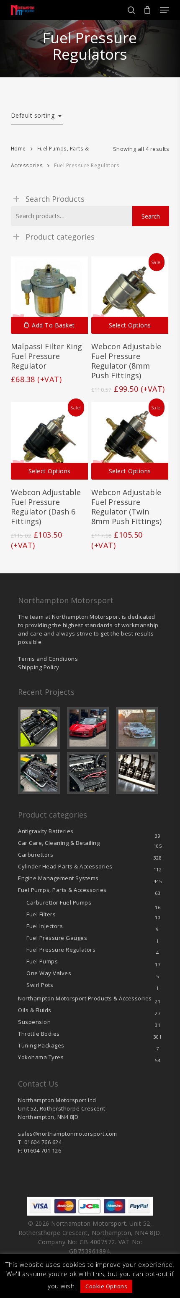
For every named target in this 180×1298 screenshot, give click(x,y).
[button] (164, 10)
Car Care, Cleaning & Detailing (59, 843)
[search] (131, 10)
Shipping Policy (38, 667)
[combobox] (37, 116)
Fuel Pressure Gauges (56, 938)
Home (18, 148)
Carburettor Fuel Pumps (58, 902)
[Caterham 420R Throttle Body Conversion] (41, 728)
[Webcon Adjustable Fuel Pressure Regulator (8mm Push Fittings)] (129, 295)
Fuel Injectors (44, 926)
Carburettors (35, 854)
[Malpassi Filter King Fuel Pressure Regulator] (49, 295)
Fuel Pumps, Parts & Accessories (62, 890)
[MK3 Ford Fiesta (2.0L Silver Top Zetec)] (90, 773)
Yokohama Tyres (41, 1057)
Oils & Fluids (34, 1010)
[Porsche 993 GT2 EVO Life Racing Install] (139, 728)
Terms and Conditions (48, 658)
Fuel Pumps (42, 961)
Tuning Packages (41, 1045)
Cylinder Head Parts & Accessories (65, 866)
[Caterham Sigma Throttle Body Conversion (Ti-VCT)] (41, 773)
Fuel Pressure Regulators (60, 949)
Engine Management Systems (58, 878)
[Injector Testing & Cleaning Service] (139, 773)
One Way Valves (48, 973)
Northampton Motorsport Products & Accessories (85, 998)
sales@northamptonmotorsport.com (67, 1133)
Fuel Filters (41, 914)
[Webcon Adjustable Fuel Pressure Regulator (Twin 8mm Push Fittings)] (129, 440)
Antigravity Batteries (46, 831)
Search (150, 216)
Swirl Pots (39, 985)
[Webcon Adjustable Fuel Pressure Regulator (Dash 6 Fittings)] (49, 440)
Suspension (34, 1022)
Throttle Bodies (39, 1033)
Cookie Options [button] (106, 1286)
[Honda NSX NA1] (90, 728)
